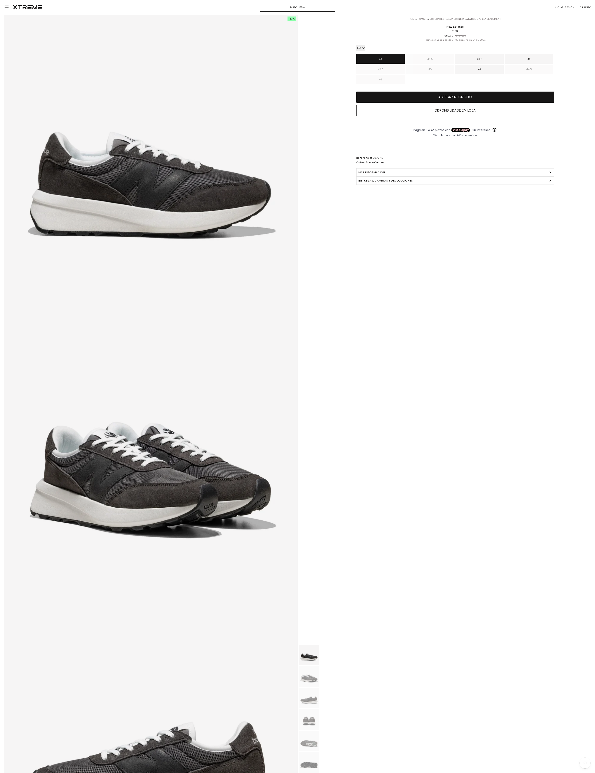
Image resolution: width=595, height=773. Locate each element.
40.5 (430, 59)
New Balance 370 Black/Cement (479, 18)
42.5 (380, 69)
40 (380, 59)
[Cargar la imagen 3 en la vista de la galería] (309, 698)
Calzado (451, 18)
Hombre (423, 18)
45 (380, 79)
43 (430, 69)
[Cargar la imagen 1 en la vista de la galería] (309, 655)
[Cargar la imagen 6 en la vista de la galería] (309, 762)
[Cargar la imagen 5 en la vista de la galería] (309, 741)
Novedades (437, 18)
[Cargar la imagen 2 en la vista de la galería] (309, 676)
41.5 (479, 59)
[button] (6, 7)
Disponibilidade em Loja (455, 110)
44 (479, 69)
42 (529, 59)
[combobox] (298, 7)
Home (412, 18)
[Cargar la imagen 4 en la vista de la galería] (309, 719)
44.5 (529, 69)
